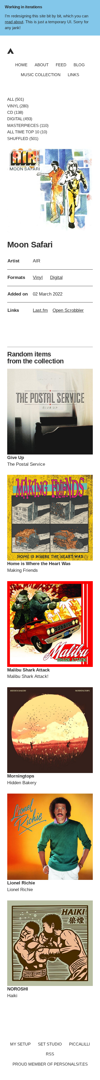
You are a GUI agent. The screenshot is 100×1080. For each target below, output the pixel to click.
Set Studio (50, 1044)
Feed (61, 64)
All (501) (15, 99)
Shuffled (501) (22, 138)
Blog (79, 64)
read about (14, 22)
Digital (56, 277)
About (42, 64)
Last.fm (40, 310)
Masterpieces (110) (28, 125)
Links (73, 74)
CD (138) (15, 112)
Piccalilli (79, 1044)
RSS (50, 1054)
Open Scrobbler (68, 310)
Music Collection (41, 74)
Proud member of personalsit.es (50, 1064)
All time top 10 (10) (27, 132)
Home (21, 64)
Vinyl (38, 277)
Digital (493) (19, 119)
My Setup (20, 1044)
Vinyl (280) (18, 105)
